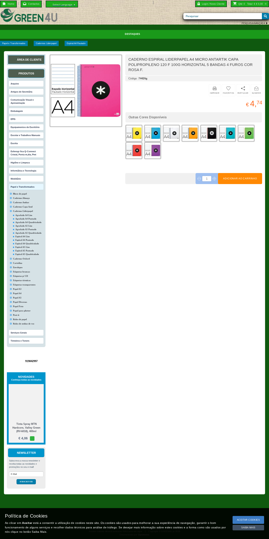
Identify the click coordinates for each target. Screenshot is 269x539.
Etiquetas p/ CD (20, 276)
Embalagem (17, 111)
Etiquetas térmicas (22, 280)
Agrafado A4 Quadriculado (28, 222)
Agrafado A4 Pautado (25, 219)
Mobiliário (16, 179)
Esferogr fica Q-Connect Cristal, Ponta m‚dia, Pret (23, 153)
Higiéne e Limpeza (20, 162)
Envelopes (17, 267)
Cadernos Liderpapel (46, 43)
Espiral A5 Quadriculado (27, 254)
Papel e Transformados (14, 43)
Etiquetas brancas (21, 271)
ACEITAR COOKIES (248, 520)
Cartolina (17, 263)
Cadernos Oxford (21, 258)
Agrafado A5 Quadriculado (28, 233)
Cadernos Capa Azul (22, 207)
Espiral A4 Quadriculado (27, 243)
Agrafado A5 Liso (23, 226)
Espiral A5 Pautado (24, 250)
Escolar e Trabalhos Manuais (25, 135)
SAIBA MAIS (248, 527)
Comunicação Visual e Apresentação (22, 101)
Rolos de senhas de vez (23, 323)
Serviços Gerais (19, 333)
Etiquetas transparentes (24, 284)
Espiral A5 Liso (22, 247)
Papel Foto (18, 306)
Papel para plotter (22, 310)
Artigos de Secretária (21, 92)
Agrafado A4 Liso (23, 215)
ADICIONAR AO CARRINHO (240, 178)
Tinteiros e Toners (20, 341)
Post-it (16, 315)
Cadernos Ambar (21, 202)
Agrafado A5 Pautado (25, 229)
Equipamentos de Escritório (25, 127)
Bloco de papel (20, 194)
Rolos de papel (20, 319)
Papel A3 (17, 289)
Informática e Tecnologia (23, 170)
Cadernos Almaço (21, 198)
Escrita (14, 143)
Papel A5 (17, 297)
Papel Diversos (20, 302)
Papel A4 (17, 293)
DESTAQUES (132, 34)
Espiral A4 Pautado (76, 43)
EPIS (13, 119)
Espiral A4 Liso (22, 236)
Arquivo (15, 83)
